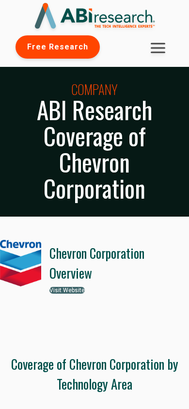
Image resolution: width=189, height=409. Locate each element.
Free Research (57, 46)
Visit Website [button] (67, 290)
